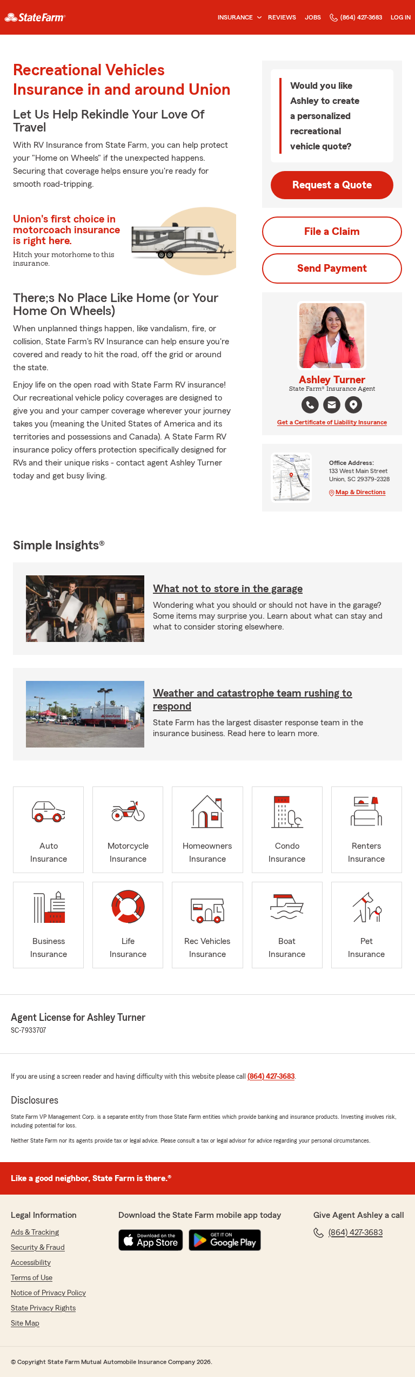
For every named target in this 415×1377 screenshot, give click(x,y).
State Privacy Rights (43, 1308)
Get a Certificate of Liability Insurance (332, 422)
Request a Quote (332, 185)
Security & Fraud (38, 1247)
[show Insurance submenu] (257, 17)
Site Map (25, 1323)
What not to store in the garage (228, 588)
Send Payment (332, 268)
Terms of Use (31, 1278)
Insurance (235, 17)
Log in (401, 17)
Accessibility (31, 1263)
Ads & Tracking (35, 1232)
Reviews (282, 17)
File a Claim (332, 231)
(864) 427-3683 (361, 17)
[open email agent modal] (331, 406)
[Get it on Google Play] (225, 1240)
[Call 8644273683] (310, 405)
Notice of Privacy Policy (48, 1293)
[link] (35, 17)
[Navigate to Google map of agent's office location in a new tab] (353, 405)
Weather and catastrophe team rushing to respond (252, 700)
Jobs (313, 17)
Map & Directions (361, 492)
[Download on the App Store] (150, 1240)
